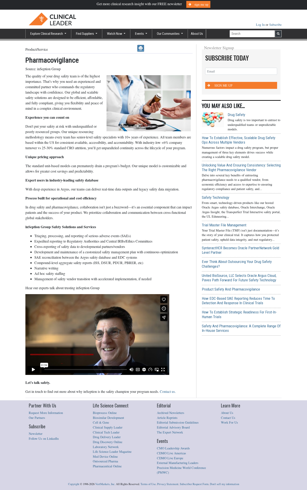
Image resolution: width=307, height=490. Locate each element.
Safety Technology (215, 197)
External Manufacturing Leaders (177, 463)
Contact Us (228, 418)
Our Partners (37, 418)
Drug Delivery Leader (107, 437)
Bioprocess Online (105, 413)
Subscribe (275, 24)
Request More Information (46, 413)
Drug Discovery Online (107, 442)
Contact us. (168, 391)
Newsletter (35, 433)
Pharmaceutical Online (107, 466)
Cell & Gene (101, 422)
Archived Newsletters (170, 413)
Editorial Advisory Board (173, 427)
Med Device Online (105, 456)
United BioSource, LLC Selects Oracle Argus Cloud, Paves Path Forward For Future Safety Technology (239, 277)
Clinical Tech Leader (106, 432)
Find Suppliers (85, 34)
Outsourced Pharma (105, 461)
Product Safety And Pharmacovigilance (231, 289)
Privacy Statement (167, 484)
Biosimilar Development (108, 418)
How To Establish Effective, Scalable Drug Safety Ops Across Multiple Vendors (238, 140)
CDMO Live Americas (171, 453)
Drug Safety (236, 114)
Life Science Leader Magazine (112, 451)
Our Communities (168, 34)
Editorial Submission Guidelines (178, 422)
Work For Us (229, 422)
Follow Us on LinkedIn (44, 438)
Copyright (73, 484)
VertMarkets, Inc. (105, 484)
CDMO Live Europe (170, 458)
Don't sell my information (224, 484)
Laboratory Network (106, 447)
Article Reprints (167, 418)
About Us (197, 34)
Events (140, 34)
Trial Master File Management (224, 225)
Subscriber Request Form (194, 484)
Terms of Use (148, 484)
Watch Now (115, 34)
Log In (261, 24)
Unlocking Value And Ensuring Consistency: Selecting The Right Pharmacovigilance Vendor (241, 167)
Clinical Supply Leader (107, 427)
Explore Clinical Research (47, 34)
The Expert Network (170, 432)
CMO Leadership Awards (173, 448)
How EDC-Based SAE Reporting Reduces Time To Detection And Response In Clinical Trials (238, 300)
